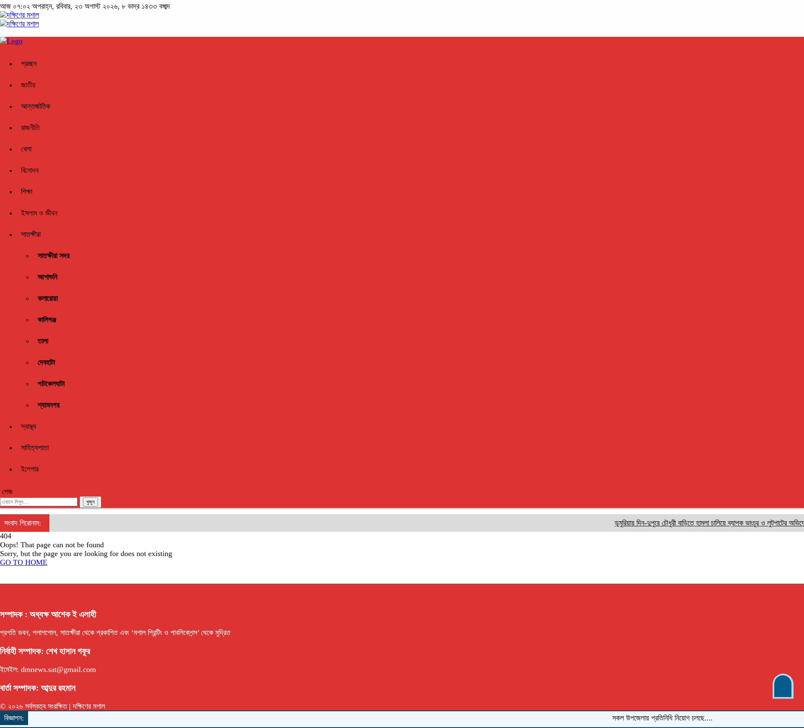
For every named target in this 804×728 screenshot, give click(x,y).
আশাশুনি (47, 277)
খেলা (26, 149)
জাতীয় (28, 85)
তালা (43, 341)
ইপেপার (30, 469)
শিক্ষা (26, 191)
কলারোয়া (48, 298)
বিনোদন (30, 170)
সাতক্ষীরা (31, 234)
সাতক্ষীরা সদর (54, 255)
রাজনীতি (30, 127)
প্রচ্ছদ (29, 63)
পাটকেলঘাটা (51, 383)
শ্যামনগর (48, 405)
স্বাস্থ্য (28, 426)
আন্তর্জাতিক (35, 106)
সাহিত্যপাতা (35, 447)
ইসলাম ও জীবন (39, 213)
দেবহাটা (46, 362)
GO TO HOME (23, 562)
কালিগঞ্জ (47, 319)
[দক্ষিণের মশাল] (19, 15)
